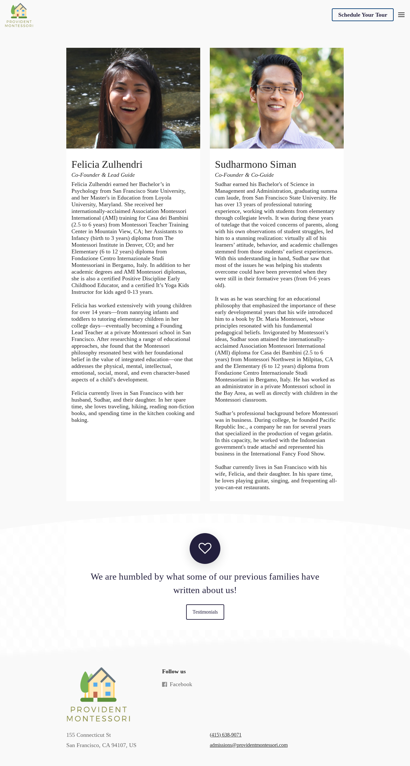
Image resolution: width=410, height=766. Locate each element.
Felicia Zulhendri (107, 164)
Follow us (174, 671)
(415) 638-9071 (226, 734)
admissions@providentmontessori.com (249, 745)
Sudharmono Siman (255, 164)
